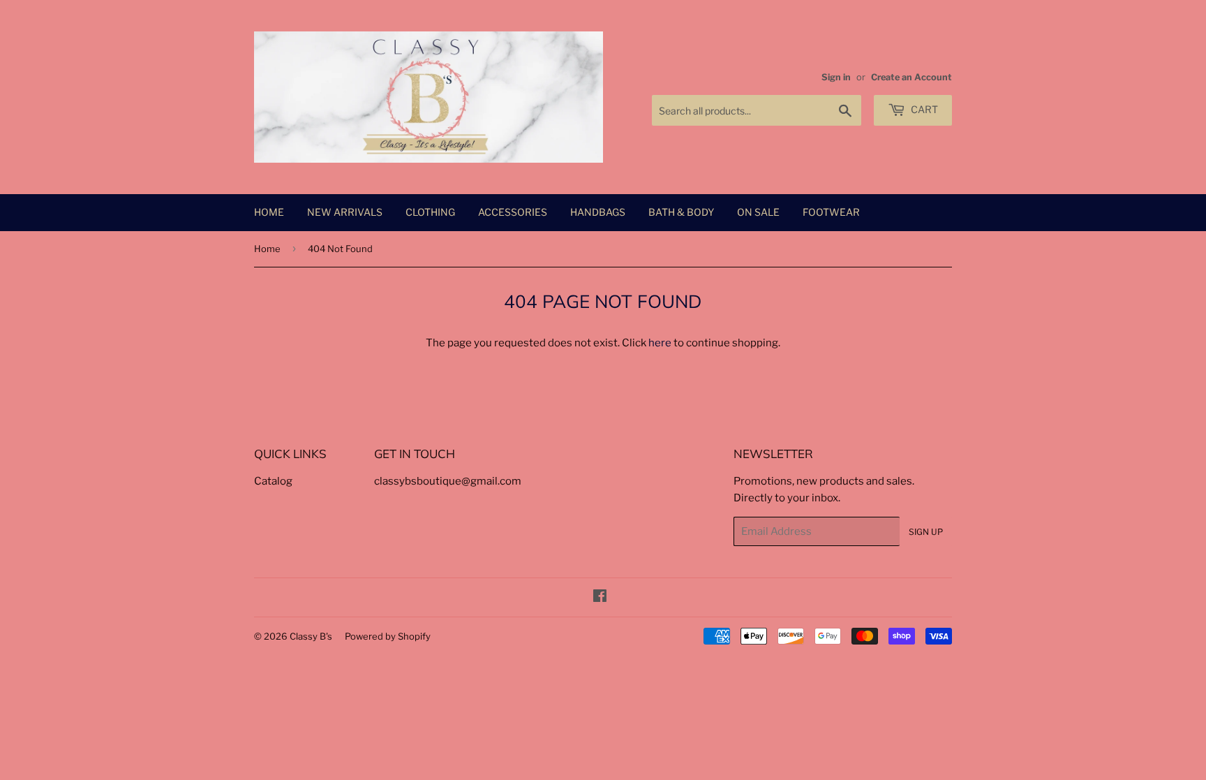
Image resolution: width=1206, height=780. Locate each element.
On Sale (758, 212)
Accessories (512, 212)
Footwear (831, 212)
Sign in (836, 77)
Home (269, 212)
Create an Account (911, 77)
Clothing (430, 212)
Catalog (273, 481)
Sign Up (926, 532)
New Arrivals (344, 212)
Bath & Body (681, 212)
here (659, 343)
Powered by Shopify (388, 636)
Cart (923, 109)
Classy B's (311, 636)
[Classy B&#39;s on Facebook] (600, 597)
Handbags (597, 212)
